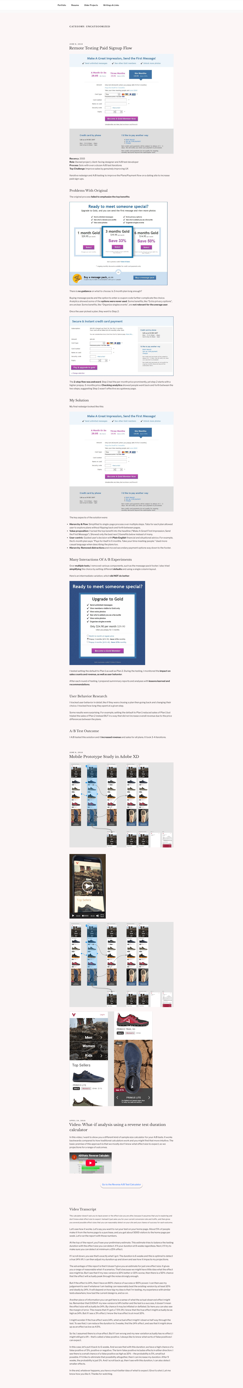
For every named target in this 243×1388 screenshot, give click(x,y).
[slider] (85, 915)
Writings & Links (111, 5)
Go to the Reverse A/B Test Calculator (121, 1184)
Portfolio (62, 5)
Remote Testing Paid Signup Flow (100, 48)
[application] (87, 886)
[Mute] (97, 915)
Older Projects (91, 5)
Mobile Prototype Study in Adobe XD (104, 756)
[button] (87, 886)
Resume (75, 5)
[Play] (73, 915)
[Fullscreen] (102, 915)
